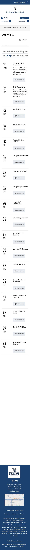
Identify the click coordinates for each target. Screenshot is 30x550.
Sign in (24, 18)
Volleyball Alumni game (19, 312)
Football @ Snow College (19, 140)
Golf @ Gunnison (19, 264)
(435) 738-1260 (14, 491)
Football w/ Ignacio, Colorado (20, 343)
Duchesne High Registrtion (18, 64)
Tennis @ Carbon (19, 109)
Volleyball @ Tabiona (20, 249)
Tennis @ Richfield (19, 327)
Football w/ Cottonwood (17, 203)
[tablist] (15, 52)
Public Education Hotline (14, 541)
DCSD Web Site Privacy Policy (14, 510)
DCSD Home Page (20, 2)
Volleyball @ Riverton (20, 186)
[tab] (4, 52)
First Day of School (19, 171)
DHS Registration (19, 87)
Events (24, 27)
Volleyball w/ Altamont (20, 156)
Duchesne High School (11, 27)
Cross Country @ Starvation (19, 280)
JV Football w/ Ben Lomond (19, 296)
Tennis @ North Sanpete (18, 234)
